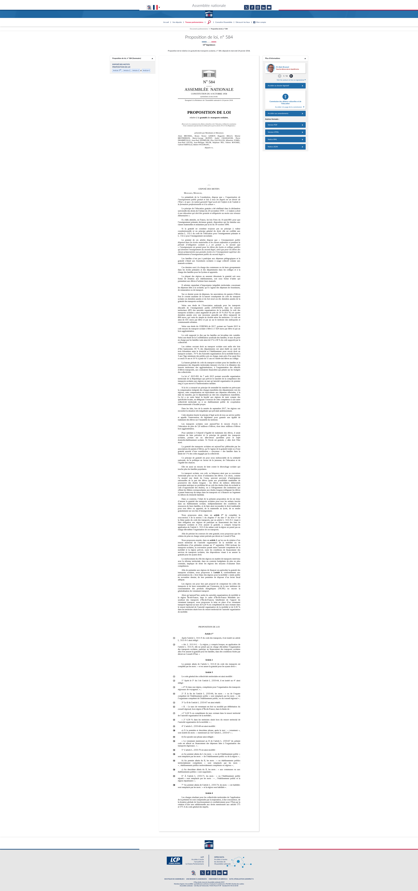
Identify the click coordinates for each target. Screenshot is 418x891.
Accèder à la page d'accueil (209, 13)
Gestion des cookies (238, 884)
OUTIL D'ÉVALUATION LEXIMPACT (240, 879)
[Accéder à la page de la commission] (285, 99)
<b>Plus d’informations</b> (285, 58)
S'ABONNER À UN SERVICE (217, 879)
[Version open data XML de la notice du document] (285, 139)
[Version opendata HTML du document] (285, 132)
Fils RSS (228, 884)
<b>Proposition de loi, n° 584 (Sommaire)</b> (132, 58)
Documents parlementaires (199, 29)
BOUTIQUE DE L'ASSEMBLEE (173, 879)
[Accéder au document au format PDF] (285, 125)
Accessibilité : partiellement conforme (197, 884)
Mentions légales (179, 884)
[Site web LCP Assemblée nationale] (187, 860)
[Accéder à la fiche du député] (285, 68)
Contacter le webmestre (217, 884)
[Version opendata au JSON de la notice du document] (285, 147)
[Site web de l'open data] (231, 860)
